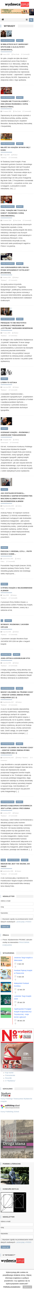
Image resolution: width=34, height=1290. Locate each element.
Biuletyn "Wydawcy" (22, 757)
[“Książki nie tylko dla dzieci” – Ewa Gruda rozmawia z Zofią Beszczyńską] (17, 90)
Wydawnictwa (6, 654)
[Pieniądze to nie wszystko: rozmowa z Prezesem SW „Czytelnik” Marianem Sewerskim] (17, 312)
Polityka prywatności (11, 1287)
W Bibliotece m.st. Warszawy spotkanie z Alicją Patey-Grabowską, (14, 47)
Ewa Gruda (16, 54)
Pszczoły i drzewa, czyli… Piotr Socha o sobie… (16, 552)
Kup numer (9, 1073)
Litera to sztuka (9, 382)
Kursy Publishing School (10, 1112)
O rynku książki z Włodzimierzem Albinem (16, 589)
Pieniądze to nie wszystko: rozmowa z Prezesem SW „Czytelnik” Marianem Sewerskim (17, 325)
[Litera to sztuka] (17, 371)
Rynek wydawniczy (8, 40)
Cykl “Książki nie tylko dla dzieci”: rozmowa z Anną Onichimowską (14, 213)
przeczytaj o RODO (24, 922)
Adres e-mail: (6, 901)
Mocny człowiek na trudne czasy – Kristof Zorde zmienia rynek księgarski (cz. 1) (17, 750)
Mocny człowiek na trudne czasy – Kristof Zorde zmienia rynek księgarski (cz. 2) (17, 694)
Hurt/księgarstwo (7, 688)
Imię (2, 907)
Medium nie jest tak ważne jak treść (15, 865)
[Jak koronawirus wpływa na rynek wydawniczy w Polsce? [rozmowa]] (17, 256)
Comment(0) (26, 54)
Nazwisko (4, 913)
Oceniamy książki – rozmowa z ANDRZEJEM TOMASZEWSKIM (15, 433)
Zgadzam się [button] (27, 1287)
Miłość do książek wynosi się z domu (15, 148)
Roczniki (8, 1078)
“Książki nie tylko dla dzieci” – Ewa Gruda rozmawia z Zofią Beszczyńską (15, 104)
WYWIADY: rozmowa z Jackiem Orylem (15, 625)
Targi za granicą (13, 860)
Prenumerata (10, 1075)
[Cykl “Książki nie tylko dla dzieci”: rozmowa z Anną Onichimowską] (17, 199)
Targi (3, 860)
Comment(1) (13, 280)
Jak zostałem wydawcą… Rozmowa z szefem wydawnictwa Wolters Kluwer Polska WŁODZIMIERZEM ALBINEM (16, 497)
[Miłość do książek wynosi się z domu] (17, 136)
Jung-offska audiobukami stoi (15, 658)
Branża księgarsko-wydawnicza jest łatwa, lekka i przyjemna (16, 807)
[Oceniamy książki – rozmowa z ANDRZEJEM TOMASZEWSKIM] (17, 421)
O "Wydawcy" (10, 1081)
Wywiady (19, 40)
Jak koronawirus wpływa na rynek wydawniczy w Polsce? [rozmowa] (15, 270)
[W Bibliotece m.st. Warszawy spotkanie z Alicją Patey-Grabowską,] (17, 33)
